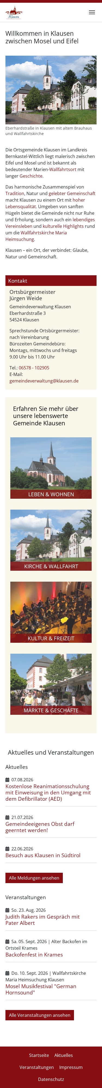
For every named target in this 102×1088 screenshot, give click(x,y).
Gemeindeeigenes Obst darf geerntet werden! (39, 827)
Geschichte (31, 176)
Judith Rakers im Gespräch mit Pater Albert (42, 919)
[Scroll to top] (90, 1076)
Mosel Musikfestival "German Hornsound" (40, 989)
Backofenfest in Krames (34, 954)
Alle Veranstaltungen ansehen (39, 1015)
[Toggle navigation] (92, 12)
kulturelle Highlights (63, 226)
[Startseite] (14, 12)
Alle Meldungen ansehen (34, 878)
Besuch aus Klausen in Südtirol (43, 855)
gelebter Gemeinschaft (72, 193)
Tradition (14, 193)
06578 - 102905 (34, 368)
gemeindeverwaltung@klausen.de (44, 381)
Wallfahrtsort (62, 169)
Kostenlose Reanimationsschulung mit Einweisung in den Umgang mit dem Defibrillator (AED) (48, 792)
